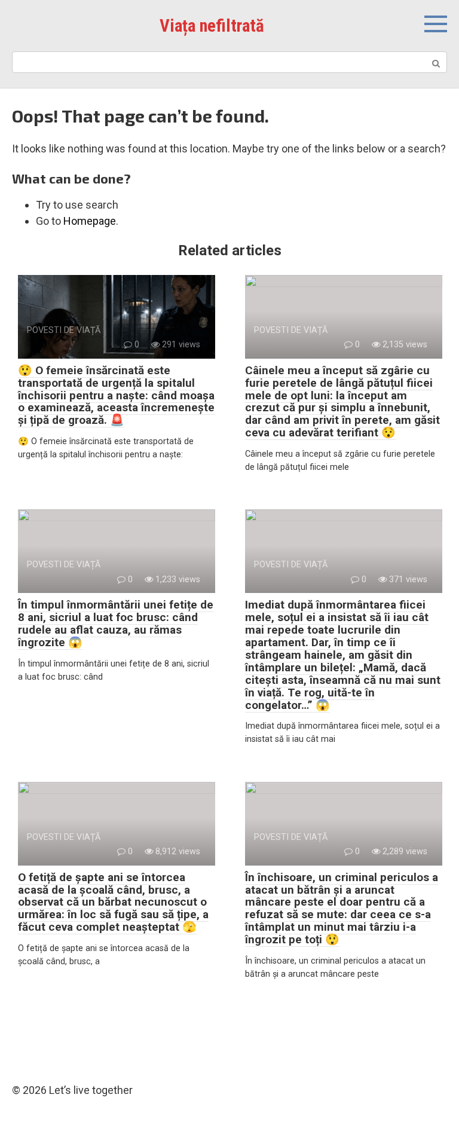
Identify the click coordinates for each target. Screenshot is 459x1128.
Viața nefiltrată (212, 26)
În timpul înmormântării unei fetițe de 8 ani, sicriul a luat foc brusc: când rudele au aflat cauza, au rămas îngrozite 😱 (115, 623)
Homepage (89, 221)
